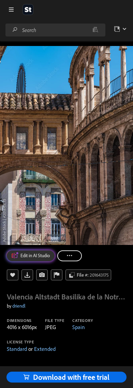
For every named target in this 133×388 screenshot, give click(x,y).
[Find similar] (95, 30)
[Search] (15, 30)
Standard (17, 348)
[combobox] (55, 30)
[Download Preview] (27, 274)
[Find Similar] (42, 274)
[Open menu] (11, 9)
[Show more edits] (69, 255)
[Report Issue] (56, 274)
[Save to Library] (12, 274)
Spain (78, 327)
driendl (18, 306)
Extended (45, 348)
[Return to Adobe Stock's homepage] (28, 9)
